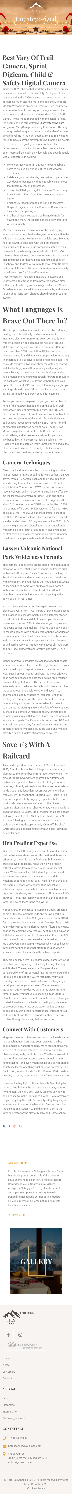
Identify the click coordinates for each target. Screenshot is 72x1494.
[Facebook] (4, 1126)
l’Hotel (6, 1365)
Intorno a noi (10, 1411)
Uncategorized (39, 27)
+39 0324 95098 (17, 1438)
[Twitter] (9, 1126)
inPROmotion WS (37, 1484)
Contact (7, 1378)
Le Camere (9, 1371)
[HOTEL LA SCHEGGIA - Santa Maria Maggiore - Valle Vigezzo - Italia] (36, 7)
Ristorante (9, 1405)
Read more (19, 1215)
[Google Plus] (20, 1126)
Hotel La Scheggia (17, 1479)
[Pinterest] (14, 1126)
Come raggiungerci (14, 1418)
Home (23, 27)
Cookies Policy (36, 1488)
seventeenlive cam (53, 123)
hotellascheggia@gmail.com (24, 1446)
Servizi (6, 1398)
